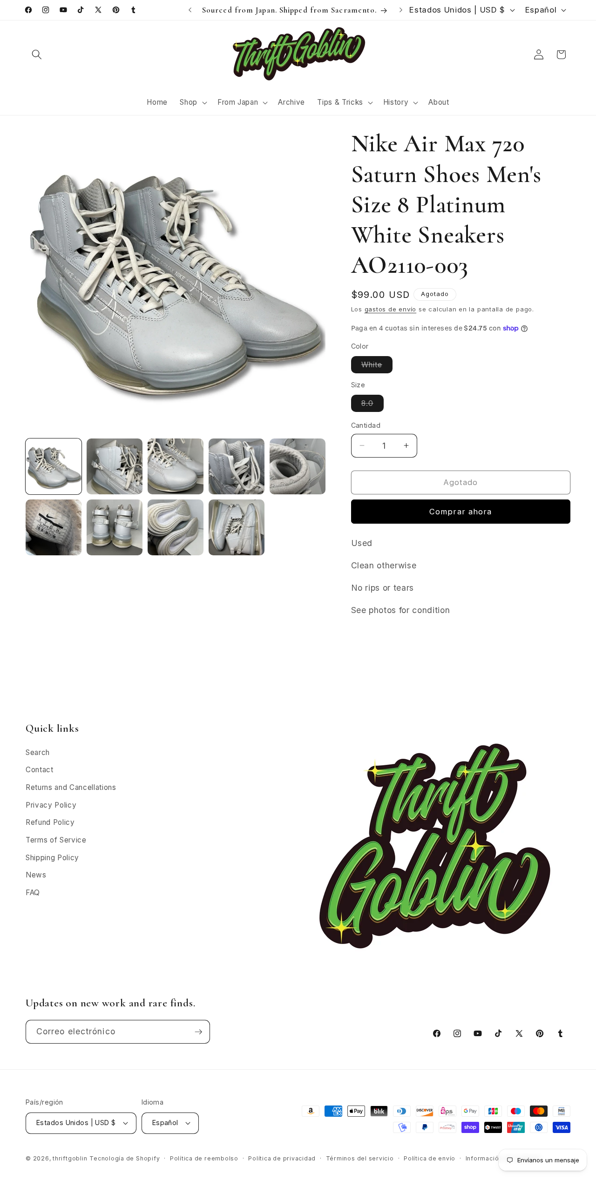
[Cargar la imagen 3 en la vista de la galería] (175, 466)
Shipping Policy (52, 857)
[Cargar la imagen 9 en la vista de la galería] (236, 527)
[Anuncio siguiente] (401, 10)
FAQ (33, 892)
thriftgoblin (70, 1158)
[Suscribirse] (198, 1032)
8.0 (372, 405)
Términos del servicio (360, 1158)
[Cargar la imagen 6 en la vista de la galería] (53, 527)
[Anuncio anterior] (190, 10)
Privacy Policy (51, 805)
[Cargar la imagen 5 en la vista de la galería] (297, 466)
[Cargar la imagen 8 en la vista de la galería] (175, 527)
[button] (37, 54)
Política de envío (429, 1158)
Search (38, 752)
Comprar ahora (460, 511)
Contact (40, 769)
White (377, 366)
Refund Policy (50, 822)
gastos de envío (391, 309)
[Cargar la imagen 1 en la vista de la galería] (53, 466)
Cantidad (366, 425)
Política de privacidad (282, 1158)
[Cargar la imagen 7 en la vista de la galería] (114, 527)
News (36, 874)
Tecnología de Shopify (124, 1158)
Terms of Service (56, 840)
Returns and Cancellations (71, 787)
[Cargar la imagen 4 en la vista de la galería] (236, 466)
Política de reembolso (204, 1158)
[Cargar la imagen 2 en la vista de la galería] (114, 466)
